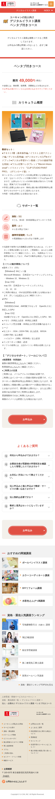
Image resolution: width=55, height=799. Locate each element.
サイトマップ (35, 741)
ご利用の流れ (8, 753)
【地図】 (6, 776)
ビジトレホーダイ (10, 738)
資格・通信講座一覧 (10, 700)
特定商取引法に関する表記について (41, 732)
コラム (6, 749)
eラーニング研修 (10, 735)
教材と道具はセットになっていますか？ (27, 506)
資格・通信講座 (9, 731)
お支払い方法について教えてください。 (27, 476)
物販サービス (8, 760)
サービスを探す (9, 727)
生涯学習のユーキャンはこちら (41, 746)
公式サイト (21, 295)
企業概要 (8, 769)
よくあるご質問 (36, 727)
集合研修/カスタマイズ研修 (13, 742)
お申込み (27, 419)
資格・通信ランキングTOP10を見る (37, 685)
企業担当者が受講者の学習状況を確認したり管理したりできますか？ (28, 465)
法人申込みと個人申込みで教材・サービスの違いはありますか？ (28, 487)
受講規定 (34, 737)
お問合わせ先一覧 (37, 724)
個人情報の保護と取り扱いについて (41, 752)
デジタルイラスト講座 (31, 700)
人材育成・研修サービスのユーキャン (18, 697)
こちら (21, 363)
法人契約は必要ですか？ (21, 497)
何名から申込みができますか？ (25, 455)
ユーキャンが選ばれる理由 (13, 724)
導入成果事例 (8, 746)
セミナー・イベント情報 (12, 757)
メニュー (51, 4)
